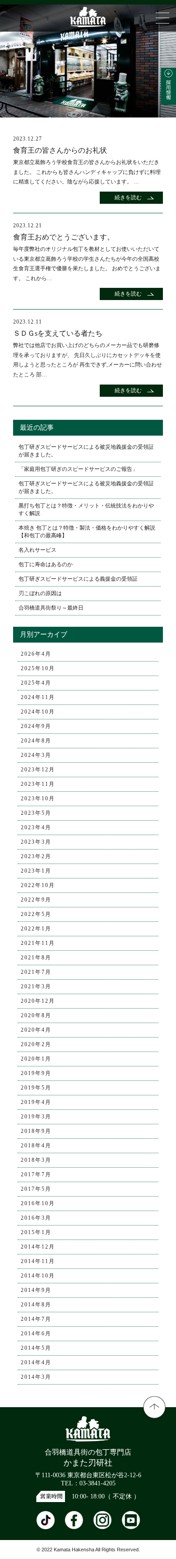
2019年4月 (36, 1102)
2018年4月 (36, 1145)
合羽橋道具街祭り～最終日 (51, 608)
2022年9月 (36, 900)
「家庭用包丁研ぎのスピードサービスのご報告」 (78, 469)
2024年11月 (38, 697)
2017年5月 (36, 1189)
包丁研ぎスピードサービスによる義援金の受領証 (78, 579)
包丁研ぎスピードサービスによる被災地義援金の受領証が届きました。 (86, 451)
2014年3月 (36, 1377)
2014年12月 (38, 1247)
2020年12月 (38, 1001)
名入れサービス (37, 550)
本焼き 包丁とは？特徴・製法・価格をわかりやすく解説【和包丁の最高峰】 (87, 532)
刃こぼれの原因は (40, 593)
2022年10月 (38, 885)
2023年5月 (36, 813)
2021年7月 (36, 972)
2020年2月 (36, 1044)
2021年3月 (36, 986)
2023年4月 (36, 827)
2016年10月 (38, 1203)
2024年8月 (36, 740)
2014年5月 (36, 1348)
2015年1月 (36, 1232)
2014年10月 (38, 1276)
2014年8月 (36, 1304)
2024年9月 (36, 726)
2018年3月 (36, 1160)
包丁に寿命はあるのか (46, 564)
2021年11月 (38, 943)
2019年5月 (36, 1088)
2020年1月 (36, 1059)
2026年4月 (36, 654)
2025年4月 (36, 683)
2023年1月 (36, 871)
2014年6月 (36, 1333)
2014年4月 (36, 1362)
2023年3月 (36, 842)
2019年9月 (36, 1073)
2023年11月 (38, 784)
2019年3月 (36, 1116)
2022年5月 (36, 914)
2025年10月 (38, 668)
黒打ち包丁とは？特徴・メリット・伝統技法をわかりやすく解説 (86, 509)
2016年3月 (36, 1218)
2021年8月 (36, 957)
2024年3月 (36, 755)
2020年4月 (36, 1030)
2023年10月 (38, 798)
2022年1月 (36, 928)
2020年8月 (36, 1015)
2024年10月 (38, 712)
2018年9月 (36, 1131)
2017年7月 (36, 1174)
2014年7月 (36, 1319)
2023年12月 (38, 769)
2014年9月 (36, 1290)
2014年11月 (38, 1261)
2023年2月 (36, 856)
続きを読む (128, 197)
